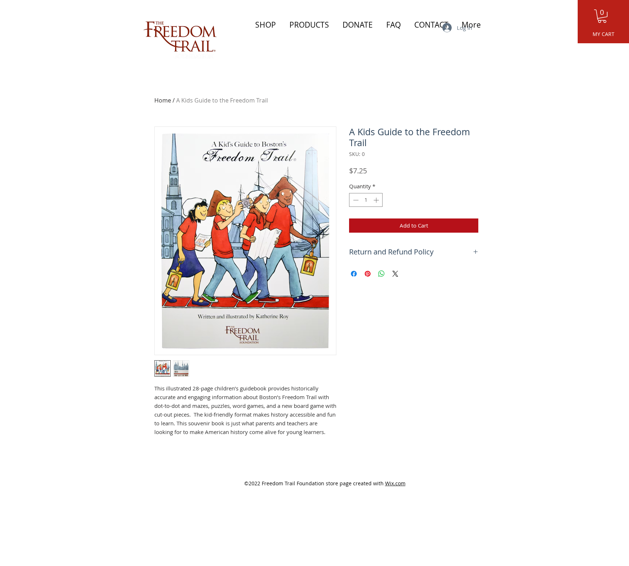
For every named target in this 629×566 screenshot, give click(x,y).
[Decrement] (355, 200)
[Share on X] (395, 273)
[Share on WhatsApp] (381, 273)
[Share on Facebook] (353, 273)
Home (162, 100)
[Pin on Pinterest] (367, 273)
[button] (602, 16)
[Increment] (377, 200)
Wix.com (395, 483)
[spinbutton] (366, 200)
